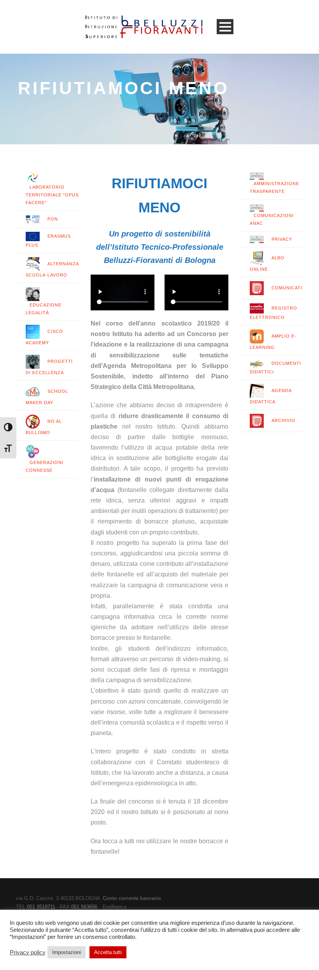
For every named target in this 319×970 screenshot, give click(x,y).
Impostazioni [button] (66, 952)
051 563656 (84, 907)
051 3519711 (41, 907)
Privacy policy (28, 952)
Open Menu (225, 26)
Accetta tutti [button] (108, 952)
